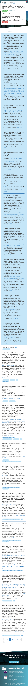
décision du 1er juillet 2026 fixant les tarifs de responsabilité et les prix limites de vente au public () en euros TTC (13, 566)
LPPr (22, 519)
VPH (13, 437)
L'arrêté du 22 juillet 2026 (8, 504)
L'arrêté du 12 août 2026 (8, 365)
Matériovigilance (5, 460)
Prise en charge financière (7, 439)
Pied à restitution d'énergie (7, 570)
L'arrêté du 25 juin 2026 (8, 619)
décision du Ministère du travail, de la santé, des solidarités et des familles (14, 278)
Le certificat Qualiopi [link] (13, 679)
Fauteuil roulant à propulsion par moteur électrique (12, 461)
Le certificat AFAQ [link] (12, 675)
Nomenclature (16, 439)
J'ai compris (4, 10)
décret (19, 146)
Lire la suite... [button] (7, 101)
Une (21, 439)
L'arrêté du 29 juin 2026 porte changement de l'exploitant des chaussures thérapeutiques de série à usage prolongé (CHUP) (13, 586)
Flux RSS (9, 683)
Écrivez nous (13, 662)
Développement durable (7, 437)
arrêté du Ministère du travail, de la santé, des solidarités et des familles (14, 245)
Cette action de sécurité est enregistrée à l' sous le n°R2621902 (13, 397)
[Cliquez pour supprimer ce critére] (15, 347)
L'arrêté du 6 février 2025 (10, 337)
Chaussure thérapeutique (7, 600)
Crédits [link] (18, 684)
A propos (5, 683)
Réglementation (5, 381)
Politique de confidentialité (9, 3)
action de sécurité (9, 450)
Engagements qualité (16, 683)
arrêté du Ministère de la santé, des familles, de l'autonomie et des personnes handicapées (14, 214)
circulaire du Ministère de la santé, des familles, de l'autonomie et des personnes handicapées (14, 160)
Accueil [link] (4, 31)
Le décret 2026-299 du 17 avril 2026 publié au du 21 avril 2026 (13, 111)
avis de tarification (16, 376)
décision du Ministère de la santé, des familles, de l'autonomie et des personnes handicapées (14, 53)
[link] (5, 671)
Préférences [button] (4, 22)
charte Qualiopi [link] (12, 680)
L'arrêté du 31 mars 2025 (10, 309)
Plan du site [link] (14, 684)
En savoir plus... (12, 10)
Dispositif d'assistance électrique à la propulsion (11, 487)
